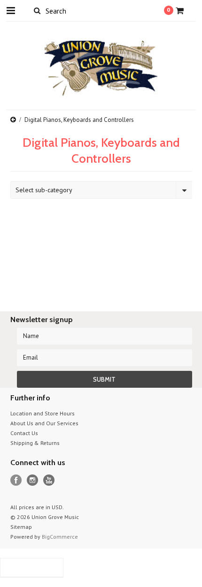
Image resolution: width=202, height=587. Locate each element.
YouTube (49, 480)
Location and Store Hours (42, 413)
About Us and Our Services (44, 423)
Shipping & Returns (35, 442)
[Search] (37, 10)
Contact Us (24, 432)
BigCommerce (60, 536)
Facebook (16, 480)
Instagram (33, 480)
